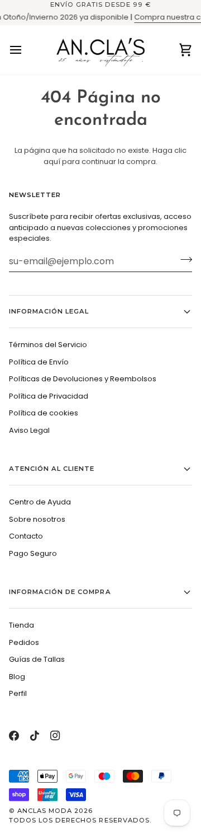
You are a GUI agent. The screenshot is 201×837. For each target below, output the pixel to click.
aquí (52, 161)
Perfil (18, 693)
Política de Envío (39, 362)
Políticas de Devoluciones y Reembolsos (82, 378)
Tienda (21, 625)
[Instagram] (55, 736)
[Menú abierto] (25, 50)
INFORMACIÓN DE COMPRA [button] (60, 592)
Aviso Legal (29, 430)
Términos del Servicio (48, 344)
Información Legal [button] (49, 311)
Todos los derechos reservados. (80, 820)
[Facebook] (14, 736)
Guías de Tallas (37, 659)
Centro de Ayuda (40, 502)
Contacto (26, 536)
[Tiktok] (34, 736)
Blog (17, 676)
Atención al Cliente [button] (52, 469)
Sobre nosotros (37, 519)
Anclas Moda (44, 811)
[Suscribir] (183, 260)
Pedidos (24, 642)
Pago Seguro (33, 553)
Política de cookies (43, 413)
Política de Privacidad (48, 396)
